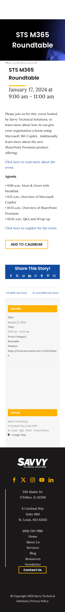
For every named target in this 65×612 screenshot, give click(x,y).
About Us (33, 542)
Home (32, 536)
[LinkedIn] (51, 480)
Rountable (13, 341)
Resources (32, 559)
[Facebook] (14, 480)
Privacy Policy (40, 601)
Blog (33, 553)
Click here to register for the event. (31, 228)
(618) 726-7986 (33, 531)
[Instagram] (32, 480)
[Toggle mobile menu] (56, 9)
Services (33, 548)
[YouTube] (41, 480)
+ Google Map (18, 434)
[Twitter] (23, 480)
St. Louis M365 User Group (45, 292)
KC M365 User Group (17, 292)
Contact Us (32, 570)
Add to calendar (26, 244)
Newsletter (33, 564)
